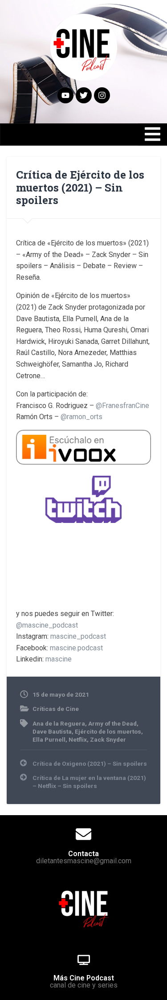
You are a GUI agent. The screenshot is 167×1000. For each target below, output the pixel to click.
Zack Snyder (108, 739)
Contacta (83, 853)
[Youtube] (65, 95)
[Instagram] (102, 95)
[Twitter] (84, 95)
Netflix (78, 739)
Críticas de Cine (56, 708)
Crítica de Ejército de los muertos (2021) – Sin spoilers (80, 187)
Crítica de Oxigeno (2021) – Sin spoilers (90, 763)
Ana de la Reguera (59, 723)
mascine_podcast (78, 636)
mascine (58, 659)
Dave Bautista (52, 731)
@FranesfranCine (122, 405)
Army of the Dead (112, 723)
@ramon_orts (81, 416)
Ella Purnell (49, 739)
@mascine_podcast (47, 625)
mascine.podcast (76, 648)
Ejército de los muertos (108, 731)
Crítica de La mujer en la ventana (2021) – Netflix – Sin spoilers (89, 781)
